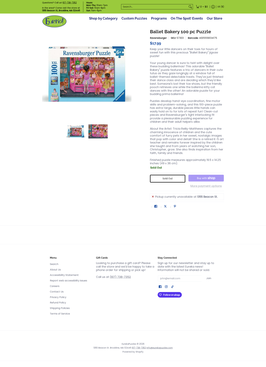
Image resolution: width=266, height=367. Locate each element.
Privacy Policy (58, 297)
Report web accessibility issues (68, 280)
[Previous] (44, 74)
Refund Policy (58, 302)
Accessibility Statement (64, 275)
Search (54, 264)
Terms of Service (60, 313)
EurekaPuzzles (129, 344)
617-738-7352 (70, 2)
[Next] (129, 74)
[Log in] (213, 7)
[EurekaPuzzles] (54, 21)
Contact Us (57, 291)
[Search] (190, 6)
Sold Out (168, 178)
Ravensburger (158, 38)
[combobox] (154, 6)
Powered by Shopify (133, 351)
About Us (55, 269)
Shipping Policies (60, 308)
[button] (156, 207)
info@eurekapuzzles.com (160, 347)
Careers (54, 286)
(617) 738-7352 (120, 277)
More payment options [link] (206, 186)
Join (208, 278)
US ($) (221, 6)
